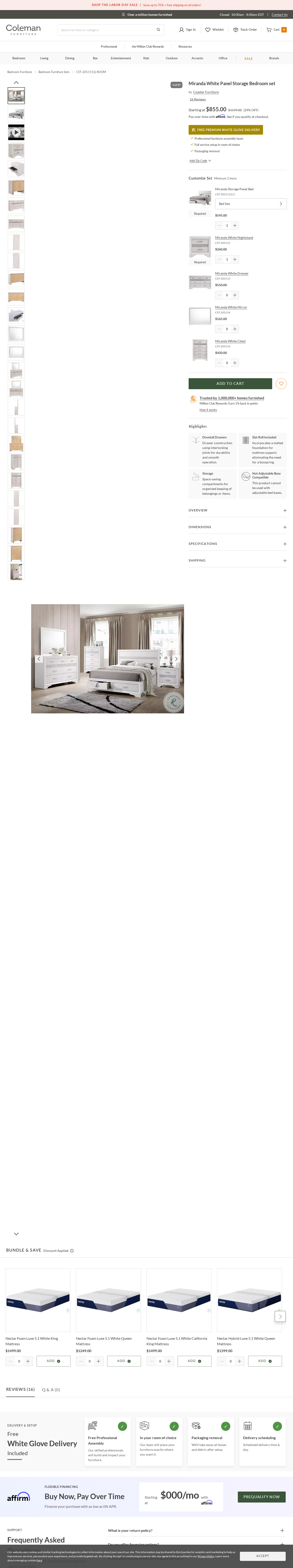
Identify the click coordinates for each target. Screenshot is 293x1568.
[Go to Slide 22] (16, 480)
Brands (274, 58)
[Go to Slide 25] (16, 535)
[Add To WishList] (281, 383)
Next (280, 1316)
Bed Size (224, 204)
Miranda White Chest (230, 341)
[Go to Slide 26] (16, 553)
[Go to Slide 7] (16, 205)
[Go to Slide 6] (16, 187)
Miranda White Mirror (231, 307)
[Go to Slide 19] (16, 425)
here (39, 1560)
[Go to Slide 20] (16, 443)
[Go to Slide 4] (16, 150)
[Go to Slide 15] (16, 352)
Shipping (197, 560)
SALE (248, 58)
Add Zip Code (198, 161)
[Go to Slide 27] (16, 572)
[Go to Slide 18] (16, 407)
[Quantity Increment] (235, 225)
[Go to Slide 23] (16, 498)
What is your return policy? (130, 1530)
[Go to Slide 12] (16, 297)
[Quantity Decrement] (219, 225)
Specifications (203, 544)
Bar (95, 58)
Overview (198, 510)
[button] (187, 30)
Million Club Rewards (148, 46)
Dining (69, 58)
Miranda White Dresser (232, 273)
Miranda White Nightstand (234, 237)
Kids (146, 58)
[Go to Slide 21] (16, 462)
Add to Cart (230, 384)
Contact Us (280, 14)
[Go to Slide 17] (16, 388)
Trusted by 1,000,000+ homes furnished (232, 398)
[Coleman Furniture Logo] (23, 34)
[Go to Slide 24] (16, 517)
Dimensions (200, 527)
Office (223, 58)
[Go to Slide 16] (16, 370)
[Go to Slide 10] (16, 260)
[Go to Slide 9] (16, 242)
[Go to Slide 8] (16, 224)
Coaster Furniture (206, 92)
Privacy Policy (206, 1556)
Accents (197, 58)
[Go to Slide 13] (16, 315)
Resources (185, 46)
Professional (109, 46)
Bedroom (18, 58)
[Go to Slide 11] (16, 279)
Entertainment (121, 58)
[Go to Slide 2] (16, 114)
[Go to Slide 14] (16, 334)
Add (51, 1361)
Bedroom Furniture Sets (54, 72)
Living (44, 58)
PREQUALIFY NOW (262, 1497)
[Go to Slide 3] (16, 132)
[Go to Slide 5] (16, 169)
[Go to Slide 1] (16, 95)
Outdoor (172, 58)
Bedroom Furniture (19, 72)
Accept (262, 1556)
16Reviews (198, 99)
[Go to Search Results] (158, 30)
